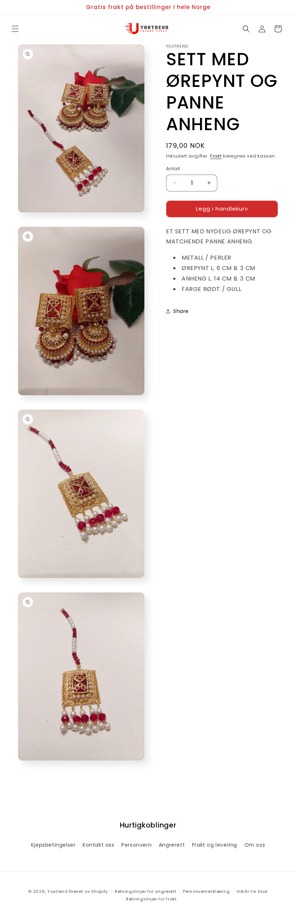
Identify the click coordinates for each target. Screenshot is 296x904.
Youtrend (57, 891)
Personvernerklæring (206, 891)
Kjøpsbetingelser (53, 844)
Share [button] (181, 311)
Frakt (216, 156)
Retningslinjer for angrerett (146, 891)
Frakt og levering (214, 844)
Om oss (254, 844)
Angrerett (172, 844)
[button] (15, 29)
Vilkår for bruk (252, 891)
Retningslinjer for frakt (151, 899)
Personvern (136, 844)
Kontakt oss (98, 844)
